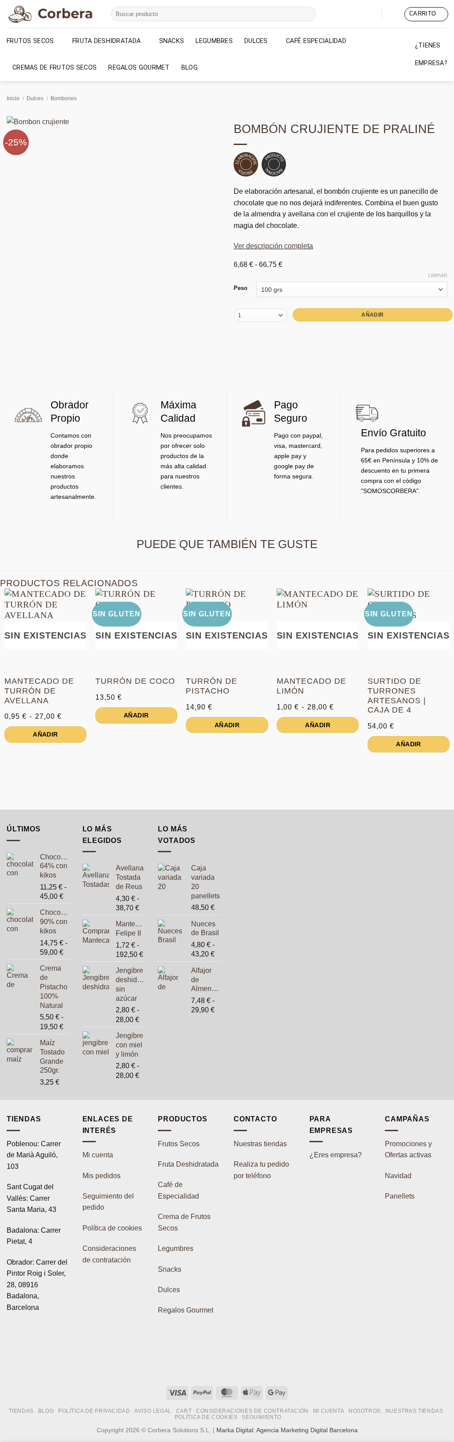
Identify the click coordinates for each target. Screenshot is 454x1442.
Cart (184, 1411)
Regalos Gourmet (138, 67)
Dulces (256, 41)
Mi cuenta (97, 1155)
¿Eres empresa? (335, 1155)
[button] (393, 14)
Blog (189, 67)
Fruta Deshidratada (188, 1164)
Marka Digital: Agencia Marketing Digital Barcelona (287, 1430)
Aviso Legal (153, 1411)
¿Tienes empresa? (431, 54)
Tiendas (21, 1411)
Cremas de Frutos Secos (54, 67)
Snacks (171, 41)
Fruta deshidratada (106, 41)
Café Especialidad (316, 41)
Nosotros (364, 1411)
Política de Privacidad (94, 1411)
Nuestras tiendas (260, 1144)
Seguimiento (262, 1417)
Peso (240, 288)
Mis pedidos (101, 1175)
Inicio (13, 98)
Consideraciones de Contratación (252, 1411)
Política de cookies (112, 1228)
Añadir (372, 315)
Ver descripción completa (273, 246)
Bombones (64, 98)
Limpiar (437, 275)
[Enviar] (308, 14)
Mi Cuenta (328, 1411)
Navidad (398, 1175)
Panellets (400, 1196)
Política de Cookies (206, 1417)
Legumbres (214, 41)
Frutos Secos (30, 41)
